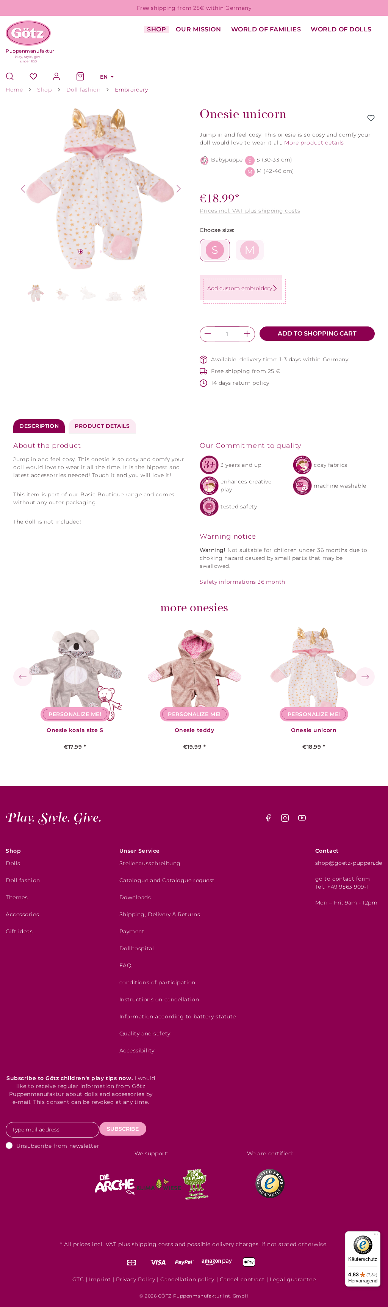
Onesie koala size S (75, 730)
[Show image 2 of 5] (90, 251)
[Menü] (375, 1235)
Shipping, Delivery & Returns (159, 914)
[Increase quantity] (247, 334)
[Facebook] (269, 819)
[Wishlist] (33, 76)
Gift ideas (19, 931)
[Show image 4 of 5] (111, 251)
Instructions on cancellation (159, 999)
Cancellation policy (187, 1279)
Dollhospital (136, 948)
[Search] (14, 76)
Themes (17, 897)
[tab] (39, 426)
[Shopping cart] (80, 77)
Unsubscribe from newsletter (57, 1145)
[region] (101, 207)
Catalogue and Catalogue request (167, 880)
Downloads (135, 897)
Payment (132, 931)
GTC (78, 1279)
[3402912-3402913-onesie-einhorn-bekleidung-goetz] (100, 188)
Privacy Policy (135, 1279)
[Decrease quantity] (207, 334)
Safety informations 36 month (242, 581)
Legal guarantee (293, 1279)
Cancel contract (242, 1279)
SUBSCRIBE (123, 1128)
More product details (314, 142)
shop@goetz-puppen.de (348, 862)
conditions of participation (157, 982)
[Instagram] (286, 819)
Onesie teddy (194, 730)
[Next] (178, 188)
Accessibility (137, 1050)
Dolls (13, 863)
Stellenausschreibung (150, 863)
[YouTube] (302, 819)
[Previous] (22, 188)
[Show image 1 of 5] (81, 251)
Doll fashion (23, 880)
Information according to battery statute (177, 1016)
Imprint (100, 1279)
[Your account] (57, 76)
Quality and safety (145, 1033)
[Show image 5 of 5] (121, 251)
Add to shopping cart (317, 333)
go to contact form (342, 878)
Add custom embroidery (239, 288)
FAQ (125, 965)
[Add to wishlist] (371, 118)
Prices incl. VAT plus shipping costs (250, 210)
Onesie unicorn (313, 730)
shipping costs (153, 1244)
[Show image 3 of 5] (101, 251)
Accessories (22, 914)
